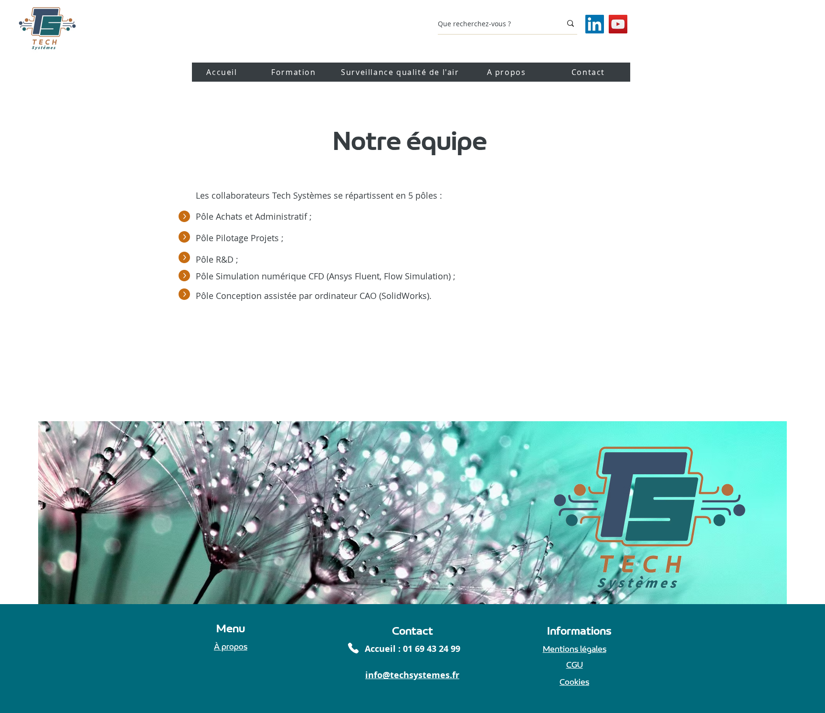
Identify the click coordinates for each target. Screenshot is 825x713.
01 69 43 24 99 (431, 649)
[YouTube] (618, 24)
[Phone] (353, 648)
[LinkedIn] (594, 24)
